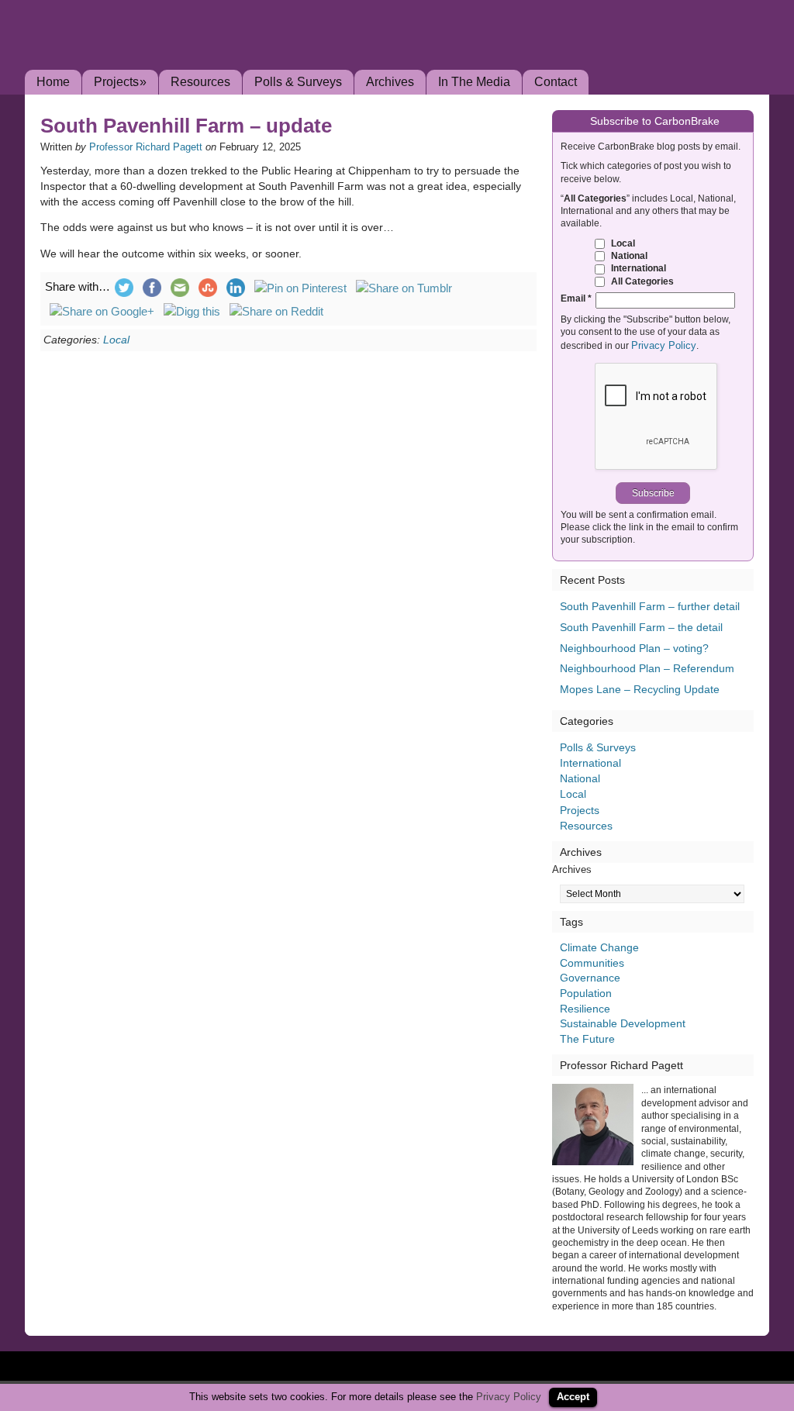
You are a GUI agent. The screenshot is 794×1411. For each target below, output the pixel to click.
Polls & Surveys (298, 81)
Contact (555, 81)
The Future (587, 1039)
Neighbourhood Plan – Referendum (647, 668)
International (637, 268)
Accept (573, 1396)
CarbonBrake (195, 57)
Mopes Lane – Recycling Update (640, 689)
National (628, 255)
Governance (590, 977)
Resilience (585, 1008)
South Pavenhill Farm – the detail (641, 627)
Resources (200, 81)
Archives (390, 81)
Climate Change (599, 947)
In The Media (474, 81)
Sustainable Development (622, 1023)
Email (576, 298)
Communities (592, 963)
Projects (120, 81)
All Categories (641, 281)
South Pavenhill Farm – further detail (650, 606)
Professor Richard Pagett (145, 147)
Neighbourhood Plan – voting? (634, 648)
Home (53, 81)
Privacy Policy (663, 345)
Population (586, 993)
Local (116, 339)
